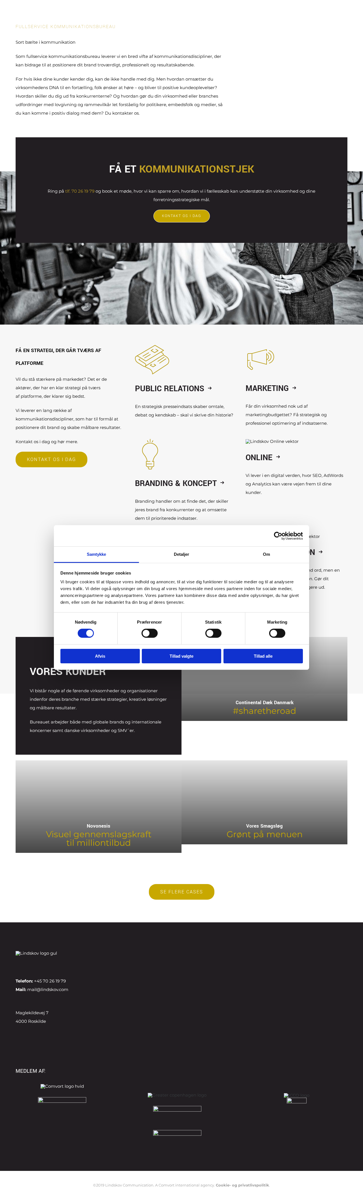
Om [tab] (266, 554)
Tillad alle (263, 656)
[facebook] (17, 964)
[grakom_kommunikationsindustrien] (177, 1132)
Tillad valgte (181, 656)
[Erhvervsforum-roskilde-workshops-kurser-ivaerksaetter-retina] (177, 1108)
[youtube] (44, 964)
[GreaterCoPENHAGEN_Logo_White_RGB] (177, 1095)
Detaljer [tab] (181, 554)
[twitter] (26, 964)
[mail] (62, 964)
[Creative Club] (297, 1100)
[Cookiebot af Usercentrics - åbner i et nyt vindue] (278, 535)
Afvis (100, 656)
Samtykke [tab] (96, 554)
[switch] (150, 633)
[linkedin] (53, 964)
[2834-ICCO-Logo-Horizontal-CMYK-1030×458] (296, 1095)
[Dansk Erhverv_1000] (62, 1099)
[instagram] (35, 964)
